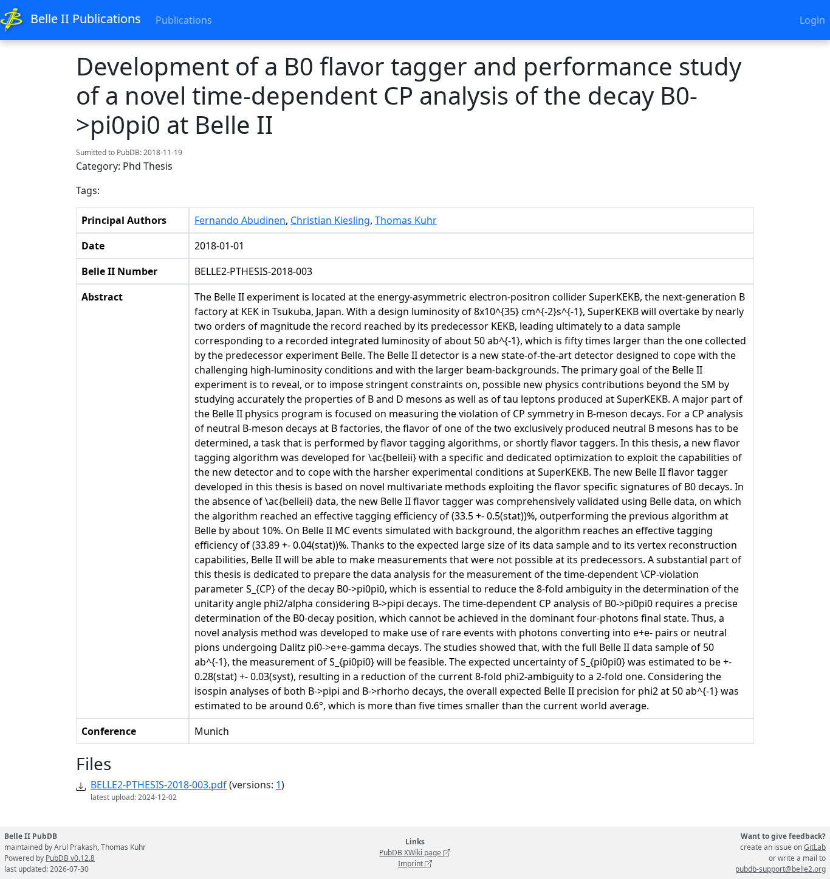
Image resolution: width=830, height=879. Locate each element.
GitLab (815, 847)
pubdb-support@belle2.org (780, 869)
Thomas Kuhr (406, 220)
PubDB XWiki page (411, 852)
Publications (184, 20)
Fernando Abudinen (240, 220)
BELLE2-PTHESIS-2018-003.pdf (159, 784)
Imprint (411, 863)
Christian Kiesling (330, 220)
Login (812, 20)
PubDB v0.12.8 (70, 858)
